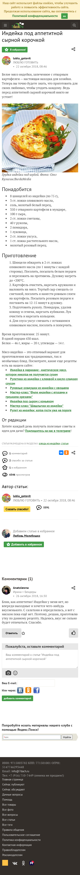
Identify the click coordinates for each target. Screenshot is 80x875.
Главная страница (12, 779)
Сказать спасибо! (17, 509)
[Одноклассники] (66, 452)
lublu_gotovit (22, 58)
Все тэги (7, 824)
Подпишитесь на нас (39, 431)
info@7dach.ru (20, 771)
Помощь (7, 799)
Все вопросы (10, 814)
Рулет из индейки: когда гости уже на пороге (40, 410)
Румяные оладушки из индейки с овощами (39, 388)
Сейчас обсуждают (13, 789)
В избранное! (17, 49)
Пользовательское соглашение (21, 835)
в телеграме (62, 431)
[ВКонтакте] (61, 452)
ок (64, 16)
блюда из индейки (49, 443)
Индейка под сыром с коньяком (32, 401)
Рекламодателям (12, 855)
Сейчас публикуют (13, 784)
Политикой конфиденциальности (35, 16)
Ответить (12, 633)
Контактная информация (17, 845)
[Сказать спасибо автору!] (73, 633)
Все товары (9, 804)
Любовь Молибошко (26, 536)
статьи (64, 443)
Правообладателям (13, 850)
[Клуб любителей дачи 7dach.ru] (18, 25)
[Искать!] (74, 25)
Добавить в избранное (26, 544)
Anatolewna (21, 588)
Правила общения (13, 830)
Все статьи (8, 819)
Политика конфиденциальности (21, 840)
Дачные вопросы (12, 794)
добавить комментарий (17, 698)
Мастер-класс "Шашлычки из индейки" (36, 406)
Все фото (7, 809)
